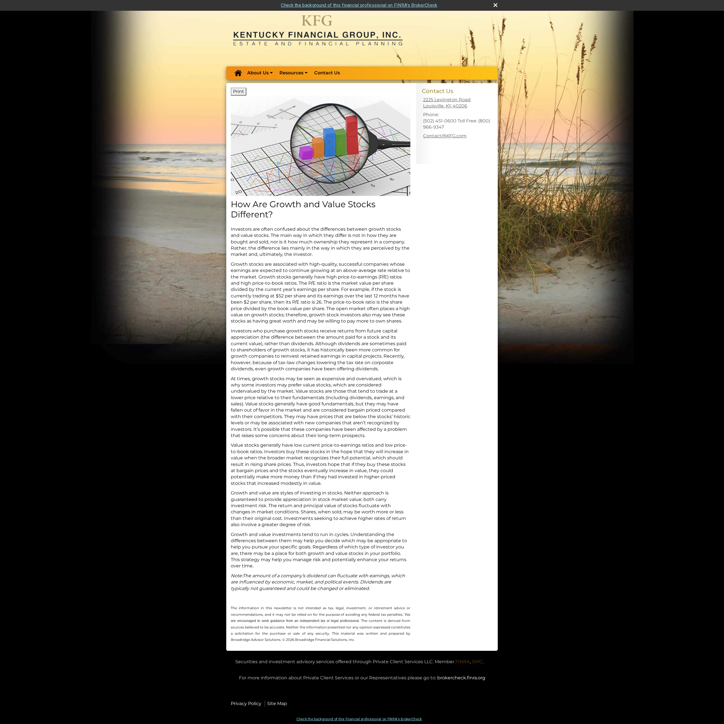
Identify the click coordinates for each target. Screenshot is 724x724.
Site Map (277, 703)
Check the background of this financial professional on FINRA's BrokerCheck (359, 5)
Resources (291, 72)
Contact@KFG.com (445, 136)
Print (238, 91)
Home (238, 72)
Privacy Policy (246, 703)
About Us (258, 72)
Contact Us (327, 72)
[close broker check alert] (495, 5)
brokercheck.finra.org (461, 677)
